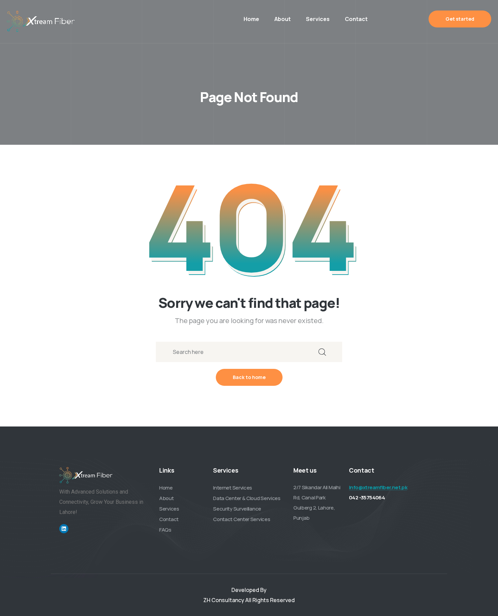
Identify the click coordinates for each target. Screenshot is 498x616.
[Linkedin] (63, 528)
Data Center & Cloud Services (247, 498)
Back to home (249, 377)
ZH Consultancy (223, 600)
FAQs (165, 529)
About (282, 19)
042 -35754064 (367, 497)
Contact (356, 19)
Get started (459, 19)
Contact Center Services (241, 519)
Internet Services (232, 487)
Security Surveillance (237, 508)
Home (251, 19)
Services (318, 19)
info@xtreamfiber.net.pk (378, 487)
